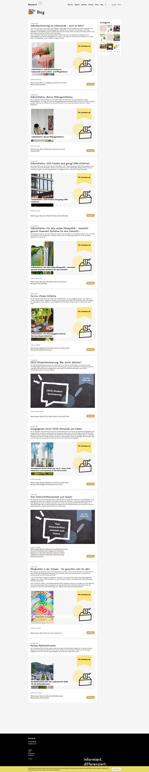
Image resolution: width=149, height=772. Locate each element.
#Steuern (55, 416)
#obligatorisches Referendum (38, 554)
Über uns (70, 4)
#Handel (42, 416)
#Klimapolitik (34, 283)
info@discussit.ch (32, 743)
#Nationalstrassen (35, 698)
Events (97, 4)
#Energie (42, 482)
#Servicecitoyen (35, 350)
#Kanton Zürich (34, 84)
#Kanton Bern (48, 149)
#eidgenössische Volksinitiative (38, 553)
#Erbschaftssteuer (62, 281)
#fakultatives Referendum (53, 553)
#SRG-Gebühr (64, 216)
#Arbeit (41, 633)
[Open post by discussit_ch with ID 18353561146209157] (110, 46)
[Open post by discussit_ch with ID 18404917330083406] (103, 37)
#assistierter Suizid (58, 82)
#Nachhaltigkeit (41, 484)
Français (30, 758)
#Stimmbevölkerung (58, 554)
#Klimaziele (34, 484)
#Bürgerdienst (43, 348)
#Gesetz (62, 553)
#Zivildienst (42, 350)
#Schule (63, 149)
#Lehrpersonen (56, 149)
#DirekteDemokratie (52, 281)
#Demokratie (43, 216)
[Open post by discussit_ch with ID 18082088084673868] (103, 28)
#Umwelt (55, 484)
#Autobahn (42, 696)
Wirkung (90, 4)
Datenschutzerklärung (54, 770)
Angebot (77, 4)
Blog (102, 4)
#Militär (63, 348)
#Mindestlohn (58, 633)
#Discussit (42, 149)
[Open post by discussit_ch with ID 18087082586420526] (116, 46)
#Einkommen (47, 633)
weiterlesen (90, 84)
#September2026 (35, 151)
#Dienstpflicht (51, 348)
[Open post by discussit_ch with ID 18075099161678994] (116, 37)
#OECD (46, 416)
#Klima (67, 482)
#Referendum (49, 554)
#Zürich (61, 484)
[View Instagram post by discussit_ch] (105, 31)
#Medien (55, 216)
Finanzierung (31, 753)
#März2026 (49, 216)
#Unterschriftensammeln (37, 556)
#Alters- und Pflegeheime (46, 82)
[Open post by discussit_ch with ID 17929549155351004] (110, 37)
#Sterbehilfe (42, 84)
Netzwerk (84, 4)
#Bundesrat (42, 549)
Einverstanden (116, 769)
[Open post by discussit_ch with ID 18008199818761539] (116, 28)
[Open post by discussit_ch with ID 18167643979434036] (103, 46)
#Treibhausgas (49, 484)
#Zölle (67, 416)
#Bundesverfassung (51, 549)
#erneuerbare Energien (59, 482)
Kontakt (30, 750)
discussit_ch (103, 26)
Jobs (29, 751)
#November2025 (42, 283)
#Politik (67, 348)
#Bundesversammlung (62, 549)
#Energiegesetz (48, 482)
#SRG (59, 216)
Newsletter (31, 755)
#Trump (60, 416)
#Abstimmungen (35, 82)
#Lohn (52, 633)
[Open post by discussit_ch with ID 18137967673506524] (110, 28)
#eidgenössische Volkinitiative (56, 551)
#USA (64, 416)
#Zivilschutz (49, 350)
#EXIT (65, 82)
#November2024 (44, 698)
